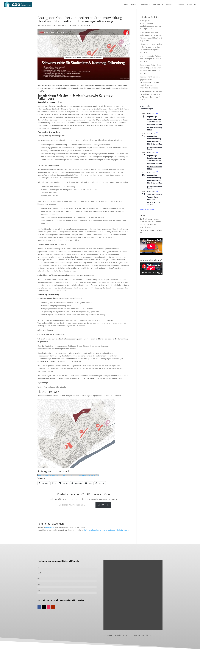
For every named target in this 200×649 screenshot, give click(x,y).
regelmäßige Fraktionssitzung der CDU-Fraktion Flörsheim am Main (154, 120)
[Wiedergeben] (143, 273)
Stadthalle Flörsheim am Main (154, 204)
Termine (181, 5)
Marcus (44, 25)
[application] (151, 268)
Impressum (107, 635)
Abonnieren (103, 505)
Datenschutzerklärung (143, 635)
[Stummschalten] (158, 273)
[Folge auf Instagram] (48, 607)
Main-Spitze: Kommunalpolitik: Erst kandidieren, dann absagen (150, 23)
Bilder (189, 5)
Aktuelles (157, 5)
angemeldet (50, 527)
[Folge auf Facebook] (39, 607)
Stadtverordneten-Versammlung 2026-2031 (154, 197)
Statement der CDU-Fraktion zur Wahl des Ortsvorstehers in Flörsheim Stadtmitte (151, 94)
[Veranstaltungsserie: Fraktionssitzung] (157, 114)
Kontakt (169, 5)
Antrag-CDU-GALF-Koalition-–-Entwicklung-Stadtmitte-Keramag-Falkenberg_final (68, 475)
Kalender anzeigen (147, 209)
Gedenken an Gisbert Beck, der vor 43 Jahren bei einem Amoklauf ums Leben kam (151, 68)
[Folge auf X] (44, 607)
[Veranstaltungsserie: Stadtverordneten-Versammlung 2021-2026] (157, 192)
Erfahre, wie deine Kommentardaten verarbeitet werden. (106, 530)
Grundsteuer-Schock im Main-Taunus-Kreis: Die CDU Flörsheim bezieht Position (151, 35)
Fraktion (144, 5)
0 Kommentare (84, 25)
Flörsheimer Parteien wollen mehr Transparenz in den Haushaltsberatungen (151, 47)
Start (126, 5)
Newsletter (127, 635)
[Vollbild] (160, 273)
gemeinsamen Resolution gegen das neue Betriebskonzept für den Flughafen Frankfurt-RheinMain (150, 82)
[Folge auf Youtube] (53, 607)
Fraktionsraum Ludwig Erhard (154, 129)
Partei (133, 5)
